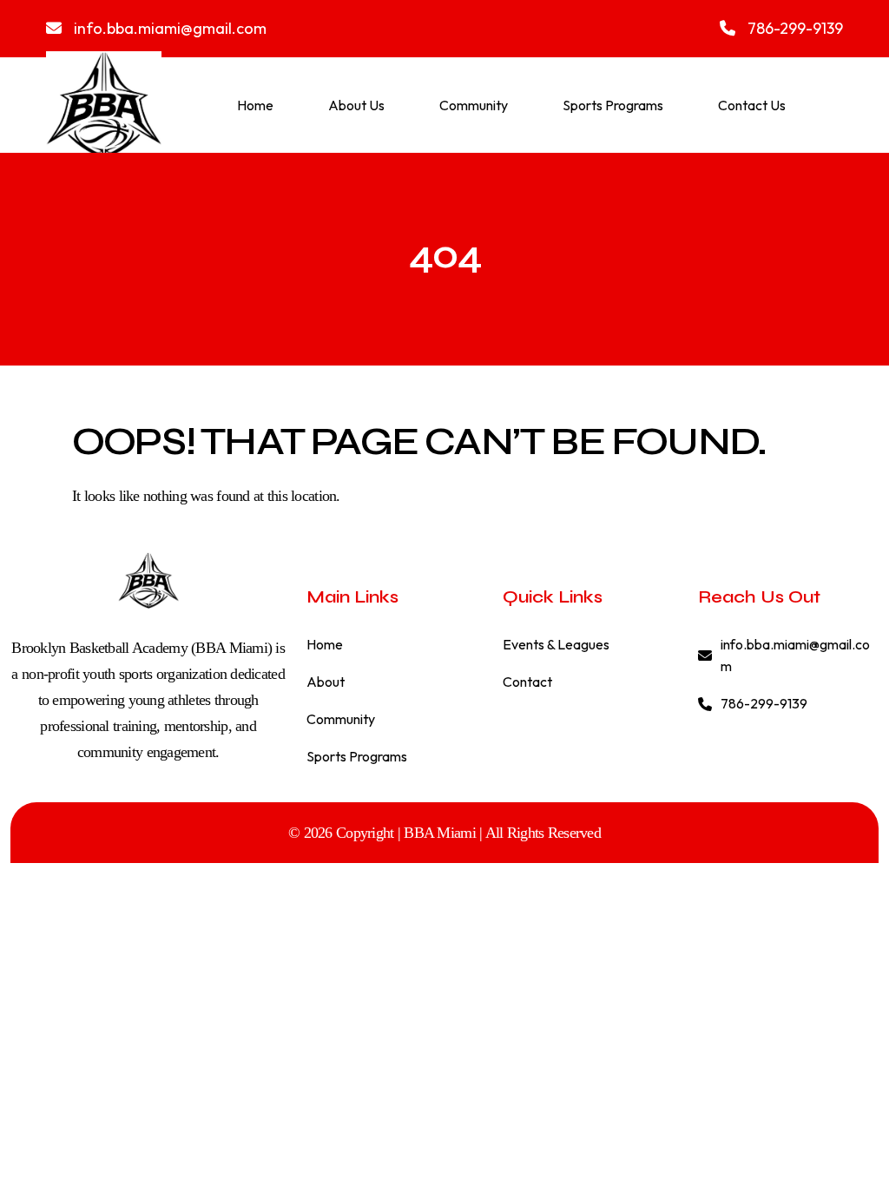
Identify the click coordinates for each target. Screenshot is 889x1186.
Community (473, 105)
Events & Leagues (556, 644)
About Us (356, 105)
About (325, 681)
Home (255, 105)
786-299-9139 (793, 28)
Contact (527, 681)
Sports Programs (613, 105)
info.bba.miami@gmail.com (168, 28)
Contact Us (752, 105)
